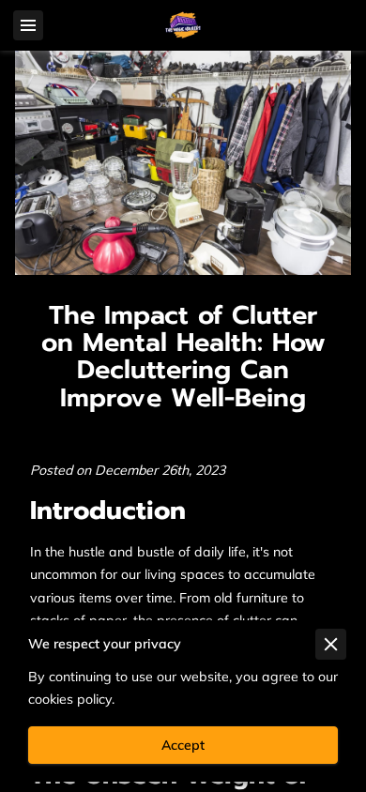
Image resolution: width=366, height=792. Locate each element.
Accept (183, 745)
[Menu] (28, 25)
